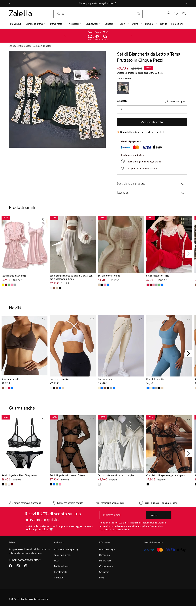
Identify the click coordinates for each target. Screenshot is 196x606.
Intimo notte (24, 45)
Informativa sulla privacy (66, 549)
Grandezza (122, 100)
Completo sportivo (155, 379)
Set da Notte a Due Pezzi (14, 275)
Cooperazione (106, 566)
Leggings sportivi (106, 379)
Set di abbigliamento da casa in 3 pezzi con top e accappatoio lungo (71, 277)
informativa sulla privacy (137, 526)
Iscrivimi (154, 515)
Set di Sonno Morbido (109, 275)
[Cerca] (139, 14)
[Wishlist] (176, 13)
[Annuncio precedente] (9, 3)
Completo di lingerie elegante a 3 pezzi (165, 475)
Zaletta (12, 45)
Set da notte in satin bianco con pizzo (116, 475)
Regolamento (60, 571)
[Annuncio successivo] (186, 3)
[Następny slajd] (131, 35)
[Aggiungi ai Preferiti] (43, 219)
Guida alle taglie (177, 101)
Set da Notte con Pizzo (157, 275)
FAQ (56, 560)
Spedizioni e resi (62, 554)
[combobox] (98, 14)
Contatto (58, 577)
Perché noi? (105, 560)
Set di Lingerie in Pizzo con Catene (67, 475)
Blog (101, 577)
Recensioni (104, 554)
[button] (35, 23)
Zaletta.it (20, 599)
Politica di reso (61, 566)
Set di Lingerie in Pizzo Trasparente (19, 475)
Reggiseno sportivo (11, 379)
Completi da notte (42, 45)
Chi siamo (104, 571)
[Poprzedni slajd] (64, 35)
